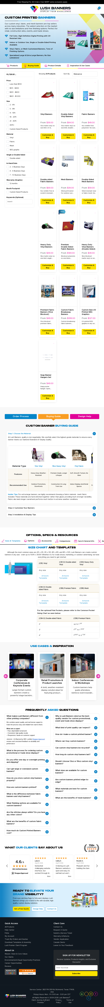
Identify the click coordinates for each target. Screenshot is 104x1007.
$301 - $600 (14, 92)
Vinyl (11, 137)
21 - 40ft (13, 121)
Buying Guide (53, 416)
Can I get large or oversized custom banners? (22, 770)
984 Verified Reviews (19, 869)
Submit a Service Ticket (63, 933)
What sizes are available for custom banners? (71, 772)
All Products (9, 927)
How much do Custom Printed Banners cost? (24, 832)
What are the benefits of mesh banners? (73, 798)
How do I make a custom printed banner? (73, 734)
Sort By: (67, 74)
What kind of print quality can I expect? (72, 728)
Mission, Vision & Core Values (16, 954)
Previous (6, 676)
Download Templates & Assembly (18, 942)
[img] (20, 866)
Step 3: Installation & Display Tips (22, 515)
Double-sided (15, 158)
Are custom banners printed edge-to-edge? (72, 781)
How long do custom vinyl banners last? (72, 754)
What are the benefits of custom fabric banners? (24, 823)
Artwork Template (44, 577)
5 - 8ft (12, 109)
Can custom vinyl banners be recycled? (72, 748)
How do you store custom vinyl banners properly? (24, 779)
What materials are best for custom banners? (71, 790)
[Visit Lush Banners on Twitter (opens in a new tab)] (89, 998)
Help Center (9, 930)
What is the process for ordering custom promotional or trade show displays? (25, 752)
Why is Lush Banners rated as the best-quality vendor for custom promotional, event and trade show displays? (72, 718)
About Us (9, 950)
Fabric (12, 141)
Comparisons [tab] (64, 541)
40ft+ (12, 125)
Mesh (12, 146)
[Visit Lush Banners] (15, 996)
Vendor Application (61, 939)
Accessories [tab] (47, 541)
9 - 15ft (12, 113)
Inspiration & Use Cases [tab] (80, 65)
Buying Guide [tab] (33, 65)
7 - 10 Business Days (18, 175)
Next (98, 676)
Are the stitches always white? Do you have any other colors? (26, 813)
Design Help (84, 416)
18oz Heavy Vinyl (58, 466)
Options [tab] (31, 541)
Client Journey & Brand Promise (41, 1001)
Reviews (8, 966)
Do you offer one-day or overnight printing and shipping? (26, 761)
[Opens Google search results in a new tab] (10, 972)
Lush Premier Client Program (16, 945)
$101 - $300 (14, 88)
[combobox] (85, 74)
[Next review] (97, 866)
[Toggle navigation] (5, 9)
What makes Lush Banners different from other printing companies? (25, 717)
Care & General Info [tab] (86, 541)
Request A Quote (60, 930)
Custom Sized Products (19, 129)
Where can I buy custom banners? (70, 741)
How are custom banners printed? (22, 787)
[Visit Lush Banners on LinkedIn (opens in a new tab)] (82, 994)
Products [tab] (14, 65)
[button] (74, 81)
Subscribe (76, 973)
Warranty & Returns (61, 936)
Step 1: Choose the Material (19, 433)
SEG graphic (14, 150)
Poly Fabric (79, 466)
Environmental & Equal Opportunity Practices (22, 960)
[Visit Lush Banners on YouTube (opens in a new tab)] (86, 994)
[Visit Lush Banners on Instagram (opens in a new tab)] (91, 994)
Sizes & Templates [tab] (12, 541)
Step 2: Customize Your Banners (21, 508)
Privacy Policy (58, 1001)
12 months (13, 183)
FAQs (7, 933)
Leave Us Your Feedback (63, 945)
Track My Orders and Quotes (16, 939)
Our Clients (9, 957)
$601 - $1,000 (15, 96)
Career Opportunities (13, 963)
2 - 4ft (12, 105)
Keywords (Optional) (14, 197)
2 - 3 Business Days (17, 167)
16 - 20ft (13, 117)
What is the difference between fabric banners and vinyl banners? (24, 795)
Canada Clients (59, 942)
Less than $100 (16, 84)
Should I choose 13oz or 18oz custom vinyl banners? (74, 762)
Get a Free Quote (21, 909)
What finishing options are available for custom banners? (24, 804)
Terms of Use (70, 1001)
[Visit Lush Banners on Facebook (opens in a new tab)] (95, 994)
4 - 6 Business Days (17, 171)
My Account (9, 936)
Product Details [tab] (54, 65)
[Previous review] (7, 866)
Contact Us (51, 909)
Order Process (21, 416)
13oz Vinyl (38, 466)
